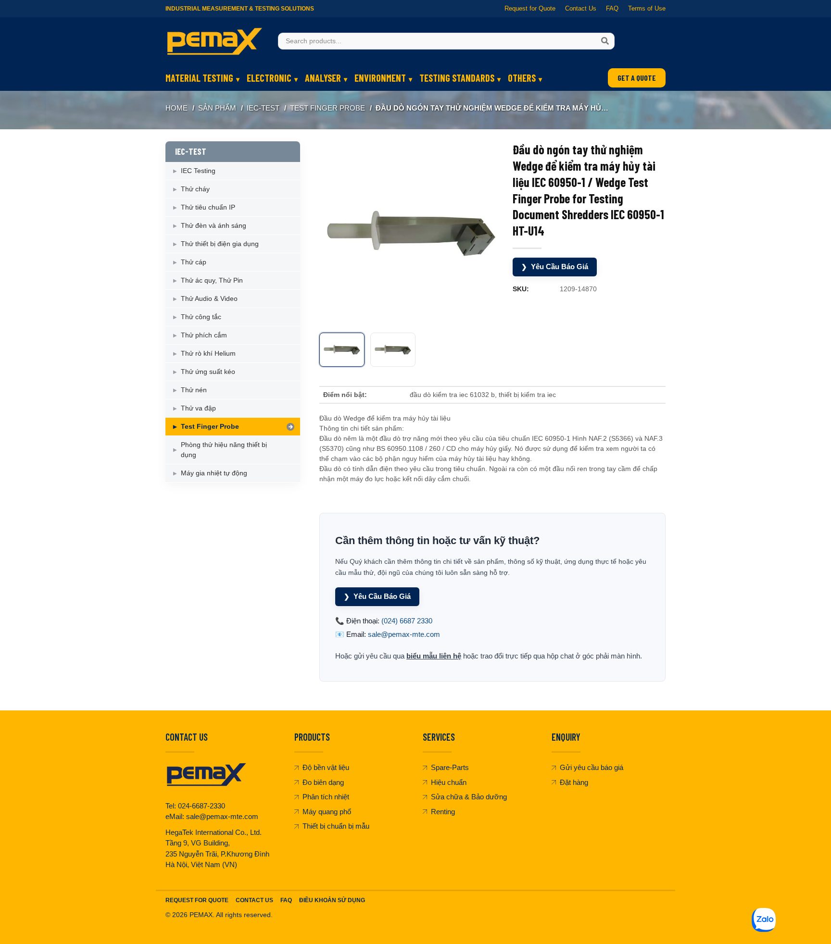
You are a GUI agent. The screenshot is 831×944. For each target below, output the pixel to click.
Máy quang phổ (326, 811)
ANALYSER (323, 78)
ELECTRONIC (269, 78)
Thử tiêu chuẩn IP (208, 207)
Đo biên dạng (323, 782)
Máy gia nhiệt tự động (214, 473)
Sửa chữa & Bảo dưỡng (469, 797)
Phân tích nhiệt (325, 797)
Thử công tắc (201, 317)
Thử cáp (193, 262)
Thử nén (194, 390)
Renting (443, 811)
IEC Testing (198, 170)
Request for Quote (529, 8)
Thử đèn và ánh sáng (213, 225)
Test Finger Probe (327, 108)
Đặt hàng (574, 782)
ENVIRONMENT (380, 78)
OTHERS (522, 78)
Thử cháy (195, 189)
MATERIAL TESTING (199, 78)
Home (176, 108)
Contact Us (580, 8)
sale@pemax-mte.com (404, 634)
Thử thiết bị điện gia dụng (220, 244)
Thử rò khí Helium (208, 353)
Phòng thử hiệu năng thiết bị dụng (224, 450)
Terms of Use (647, 8)
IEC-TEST (263, 108)
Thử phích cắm (204, 335)
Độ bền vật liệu (325, 767)
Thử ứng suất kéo (208, 371)
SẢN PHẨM (217, 108)
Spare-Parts (450, 767)
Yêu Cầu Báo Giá (554, 266)
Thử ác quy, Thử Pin (212, 280)
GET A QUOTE (636, 77)
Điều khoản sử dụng (332, 900)
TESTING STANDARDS (456, 78)
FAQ (612, 8)
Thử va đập (198, 408)
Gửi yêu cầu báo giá (591, 767)
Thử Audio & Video (209, 298)
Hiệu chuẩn (448, 782)
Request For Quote (196, 900)
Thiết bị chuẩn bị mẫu (335, 826)
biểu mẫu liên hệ (433, 656)
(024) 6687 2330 (406, 621)
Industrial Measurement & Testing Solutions (239, 8)
